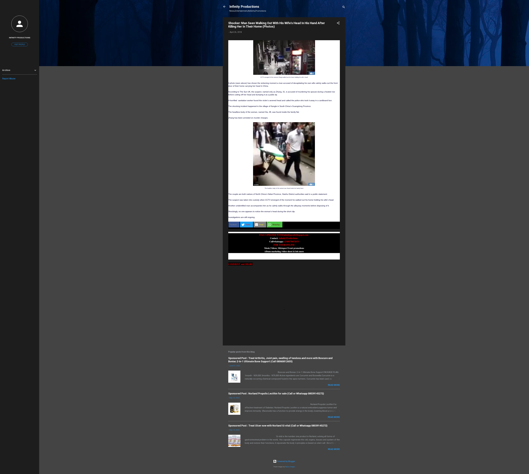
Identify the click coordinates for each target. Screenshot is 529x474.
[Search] (343, 7)
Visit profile (19, 44)
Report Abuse (8, 78)
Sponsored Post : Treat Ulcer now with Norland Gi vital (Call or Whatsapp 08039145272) (277, 425)
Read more (334, 385)
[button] (338, 23)
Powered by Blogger (285, 461)
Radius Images (290, 467)
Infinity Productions (244, 7)
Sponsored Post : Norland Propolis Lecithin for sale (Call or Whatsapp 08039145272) (276, 393)
